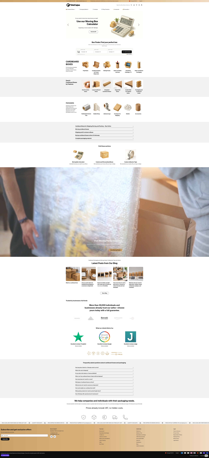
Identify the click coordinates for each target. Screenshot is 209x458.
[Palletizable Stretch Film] (86, 107)
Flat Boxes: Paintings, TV (128, 71)
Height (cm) (110, 49)
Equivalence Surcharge (104, 433)
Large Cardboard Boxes (96, 90)
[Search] (131, 5)
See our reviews (78, 345)
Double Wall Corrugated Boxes (128, 91)
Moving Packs (106, 70)
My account (101, 431)
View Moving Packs (115, 250)
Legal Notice (176, 440)
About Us (138, 440)
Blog (137, 444)
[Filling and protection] (128, 107)
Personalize (202, 455)
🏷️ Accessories (116, 9)
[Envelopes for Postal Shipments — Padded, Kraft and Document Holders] (117, 107)
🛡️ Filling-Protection (105, 9)
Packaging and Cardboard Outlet (139, 91)
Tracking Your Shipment (194, 455)
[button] (141, 5)
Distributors (138, 442)
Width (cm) (96, 49)
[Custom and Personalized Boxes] (104, 154)
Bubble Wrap (96, 113)
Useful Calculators (140, 445)
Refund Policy (176, 438)
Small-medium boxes (85, 90)
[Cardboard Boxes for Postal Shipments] (96, 65)
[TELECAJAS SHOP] (73, 5)
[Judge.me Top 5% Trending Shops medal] (102, 353)
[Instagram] (51, 436)
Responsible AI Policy (177, 434)
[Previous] (68, 25)
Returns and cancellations (104, 438)
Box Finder (101, 444)
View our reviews (104, 345)
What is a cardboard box (72, 282)
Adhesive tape (107, 113)
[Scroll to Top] (207, 452)
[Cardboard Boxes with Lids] (85, 65)
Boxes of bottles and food (117, 71)
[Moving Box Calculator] (78, 154)
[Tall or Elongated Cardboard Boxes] (107, 84)
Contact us (101, 434)
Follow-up (138, 431)
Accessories (138, 113)
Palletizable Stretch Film (86, 114)
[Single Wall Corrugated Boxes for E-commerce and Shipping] (117, 84)
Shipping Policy (176, 436)
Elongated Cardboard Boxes (107, 90)
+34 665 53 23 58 (53, 433)
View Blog (104, 293)
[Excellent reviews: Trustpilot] (78, 336)
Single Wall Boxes (117, 90)
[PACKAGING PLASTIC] (104, 25)
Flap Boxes (85, 70)
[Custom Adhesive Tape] (130, 154)
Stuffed (128, 113)
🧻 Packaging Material (83, 9)
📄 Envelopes (95, 9)
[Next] (139, 25)
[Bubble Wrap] (97, 107)
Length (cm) (82, 49)
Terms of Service (176, 431)
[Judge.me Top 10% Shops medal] (107, 353)
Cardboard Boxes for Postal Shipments (96, 72)
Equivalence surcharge (141, 434)
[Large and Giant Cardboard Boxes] (96, 84)
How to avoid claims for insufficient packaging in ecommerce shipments (88, 284)
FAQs (100, 442)
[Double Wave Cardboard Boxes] (128, 84)
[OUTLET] (139, 84)
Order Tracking (102, 440)
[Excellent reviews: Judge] (130, 336)
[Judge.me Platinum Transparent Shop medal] (89, 353)
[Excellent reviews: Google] (104, 336)
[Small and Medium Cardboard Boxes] (85, 84)
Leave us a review (103, 436)
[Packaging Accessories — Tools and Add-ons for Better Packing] (138, 107)
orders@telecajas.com (54, 434)
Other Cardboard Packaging (139, 71)
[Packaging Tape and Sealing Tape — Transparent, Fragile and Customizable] (107, 107)
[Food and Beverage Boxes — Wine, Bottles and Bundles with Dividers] (117, 65)
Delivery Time (139, 433)
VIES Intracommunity (140, 436)
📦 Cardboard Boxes (70, 9)
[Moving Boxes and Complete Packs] (107, 65)
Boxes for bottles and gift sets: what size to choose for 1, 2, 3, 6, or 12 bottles (104, 284)
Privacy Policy (176, 433)
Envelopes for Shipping (117, 114)
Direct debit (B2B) (140, 438)
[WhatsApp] (54, 436)
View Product (89, 31)
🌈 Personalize (126, 9)
